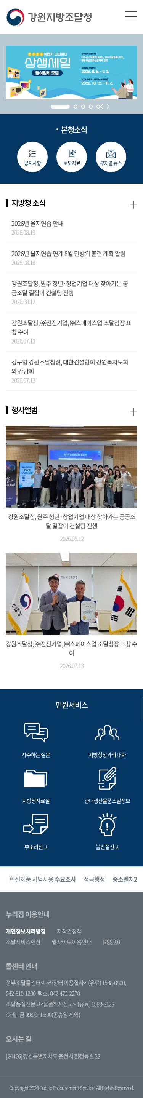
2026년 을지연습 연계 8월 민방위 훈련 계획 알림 (68, 253)
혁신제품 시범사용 (43, 879)
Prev (101, 106)
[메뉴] (131, 16)
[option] (43, 879)
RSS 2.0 (111, 942)
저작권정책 (69, 931)
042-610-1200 (20, 993)
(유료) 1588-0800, (107, 982)
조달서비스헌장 (23, 942)
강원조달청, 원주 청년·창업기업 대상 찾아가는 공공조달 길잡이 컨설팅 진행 (69, 288)
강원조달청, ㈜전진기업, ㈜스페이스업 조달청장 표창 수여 (71, 327)
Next (108, 106)
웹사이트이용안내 (72, 942)
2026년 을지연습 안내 (37, 223)
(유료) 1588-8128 (95, 1004)
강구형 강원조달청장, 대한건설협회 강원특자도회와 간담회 (69, 366)
